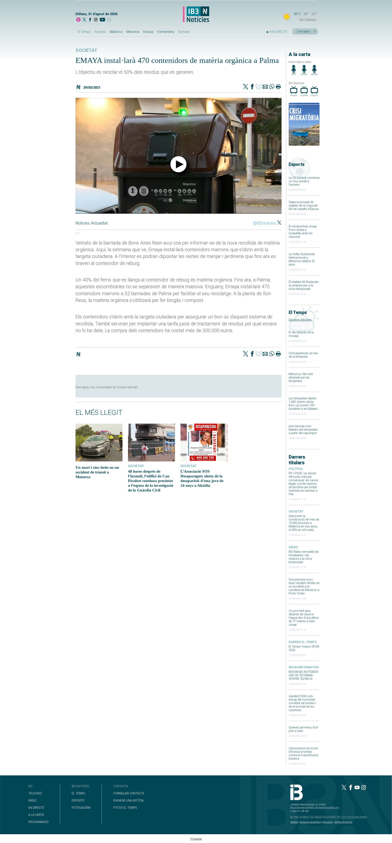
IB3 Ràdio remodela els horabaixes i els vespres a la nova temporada (304, 557)
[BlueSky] (109, 20)
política (296, 469)
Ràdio (293, 547)
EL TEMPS (78, 793)
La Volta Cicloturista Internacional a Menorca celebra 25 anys (302, 259)
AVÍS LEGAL (327, 822)
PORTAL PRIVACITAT (343, 822)
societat (296, 511)
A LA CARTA (36, 815)
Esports (100, 32)
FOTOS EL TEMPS (125, 808)
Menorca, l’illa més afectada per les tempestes (301, 377)
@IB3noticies (264, 223)
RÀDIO (32, 800)
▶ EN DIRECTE (277, 32)
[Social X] (84, 20)
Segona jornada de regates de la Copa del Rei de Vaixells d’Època (303, 205)
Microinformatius (304, 667)
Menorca (132, 32)
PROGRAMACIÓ (38, 822)
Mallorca (116, 32)
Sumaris (184, 32)
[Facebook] (90, 20)
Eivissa (148, 32)
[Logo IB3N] (196, 14)
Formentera (165, 32)
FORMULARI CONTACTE (128, 793)
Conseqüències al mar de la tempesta (303, 355)
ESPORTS (78, 800)
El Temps (84, 32)
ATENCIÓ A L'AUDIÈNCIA (310, 822)
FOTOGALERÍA (81, 808)
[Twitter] (245, 87)
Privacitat (196, 838)
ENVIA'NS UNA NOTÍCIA (128, 800)
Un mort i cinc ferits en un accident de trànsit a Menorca (97, 472)
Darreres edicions (300, 320)
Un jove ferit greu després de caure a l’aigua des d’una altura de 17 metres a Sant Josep (304, 617)
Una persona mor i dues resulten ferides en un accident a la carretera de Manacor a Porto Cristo (304, 586)
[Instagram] (96, 20)
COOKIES (294, 822)
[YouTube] (102, 20)
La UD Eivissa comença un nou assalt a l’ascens (304, 181)
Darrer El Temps (303, 642)
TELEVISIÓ (35, 793)
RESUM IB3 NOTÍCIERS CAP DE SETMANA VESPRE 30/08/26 (303, 675)
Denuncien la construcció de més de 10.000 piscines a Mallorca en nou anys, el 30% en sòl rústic (304, 523)
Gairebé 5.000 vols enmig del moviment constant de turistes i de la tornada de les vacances (302, 703)
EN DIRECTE (36, 808)
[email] (265, 87)
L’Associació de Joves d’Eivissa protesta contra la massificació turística (303, 753)
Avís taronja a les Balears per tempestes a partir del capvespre (303, 429)
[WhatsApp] (272, 87)
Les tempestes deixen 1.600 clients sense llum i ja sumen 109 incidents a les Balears (303, 404)
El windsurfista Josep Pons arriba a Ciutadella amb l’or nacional (303, 232)
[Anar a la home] (78, 20)
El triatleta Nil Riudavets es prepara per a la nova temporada (304, 285)
